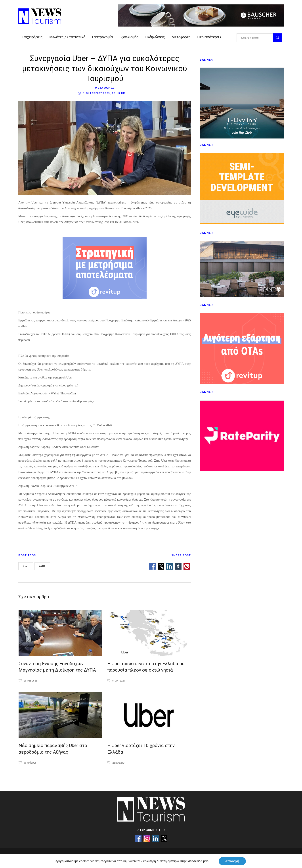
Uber (26, 566)
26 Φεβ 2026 (30, 681)
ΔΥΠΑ (42, 566)
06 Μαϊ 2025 (29, 763)
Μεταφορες (104, 87)
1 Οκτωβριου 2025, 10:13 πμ (104, 93)
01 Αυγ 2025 (118, 681)
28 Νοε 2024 (119, 763)
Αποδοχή (232, 861)
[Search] (277, 37)
